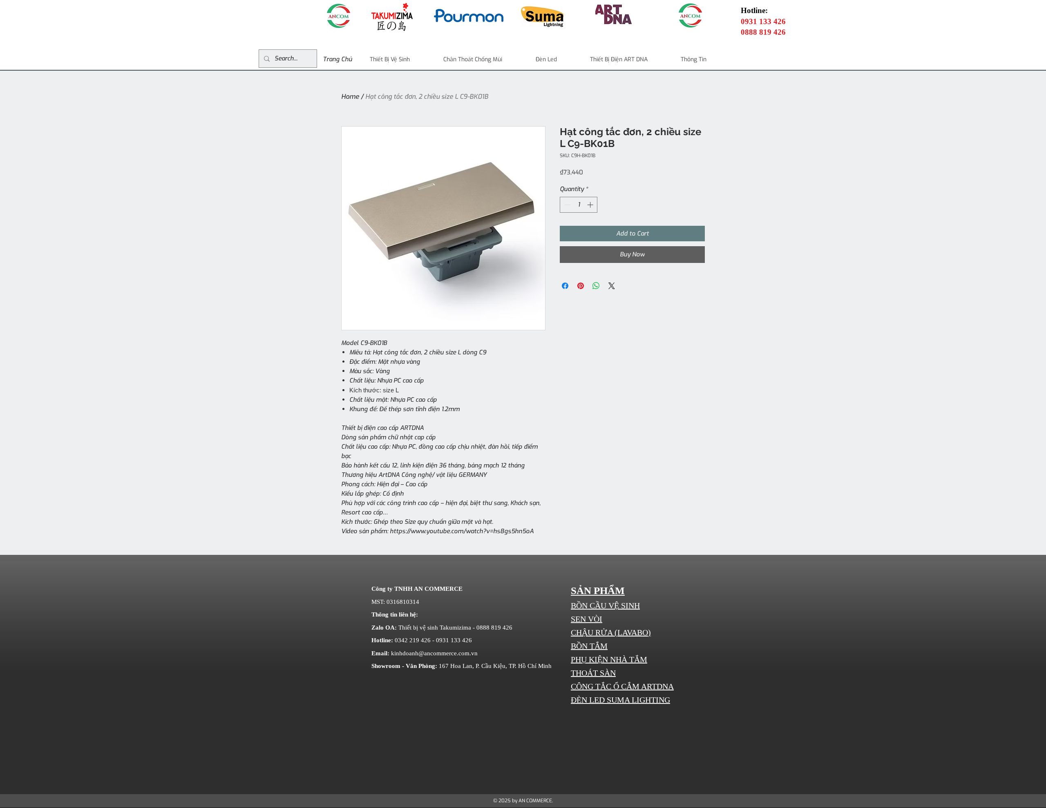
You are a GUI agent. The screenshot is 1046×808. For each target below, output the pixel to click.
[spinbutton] (579, 204)
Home (350, 96)
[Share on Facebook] (565, 286)
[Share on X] (612, 286)
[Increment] (591, 204)
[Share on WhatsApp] (596, 286)
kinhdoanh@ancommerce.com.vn (434, 653)
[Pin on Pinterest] (581, 286)
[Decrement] (566, 204)
